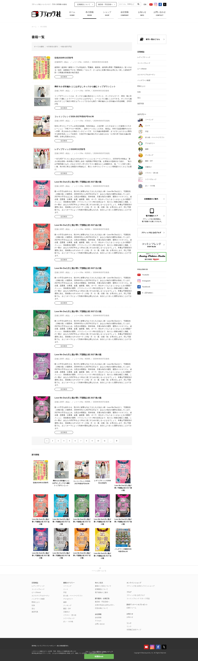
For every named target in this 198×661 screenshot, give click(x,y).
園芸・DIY (67, 609)
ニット (65, 589)
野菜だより (141, 86)
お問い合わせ (160, 13)
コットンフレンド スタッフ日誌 (138, 598)
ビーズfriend (141, 69)
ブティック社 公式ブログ (136, 595)
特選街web (99, 656)
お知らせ (142, 13)
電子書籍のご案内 (101, 592)
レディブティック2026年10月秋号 (70, 149)
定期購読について (83, 4)
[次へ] (116, 441)
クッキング (67, 605)
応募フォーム (131, 608)
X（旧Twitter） (148, 293)
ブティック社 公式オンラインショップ (140, 586)
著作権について (36, 645)
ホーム (72, 13)
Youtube (145, 274)
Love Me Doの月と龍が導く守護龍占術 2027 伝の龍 (78, 268)
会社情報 (125, 13)
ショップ (107, 13)
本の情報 (90, 13)
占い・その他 (68, 621)
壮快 (139, 92)
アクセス (98, 621)
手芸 (65, 592)
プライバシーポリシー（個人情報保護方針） (55, 645)
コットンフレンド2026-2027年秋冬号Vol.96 (74, 116)
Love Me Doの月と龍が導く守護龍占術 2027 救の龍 (78, 398)
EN (145, 4)
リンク (129, 626)
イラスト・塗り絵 (69, 615)
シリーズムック (69, 618)
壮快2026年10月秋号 (64, 58)
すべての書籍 (39, 47)
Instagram (146, 281)
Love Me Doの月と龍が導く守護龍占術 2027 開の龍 (78, 182)
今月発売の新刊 (52, 47)
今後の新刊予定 (66, 47)
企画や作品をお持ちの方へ (104, 605)
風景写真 (140, 104)
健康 (65, 602)
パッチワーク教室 (143, 80)
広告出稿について (101, 608)
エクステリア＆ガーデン (146, 75)
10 (98, 441)
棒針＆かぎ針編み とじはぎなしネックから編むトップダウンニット (85, 86)
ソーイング (67, 586)
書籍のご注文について (103, 586)
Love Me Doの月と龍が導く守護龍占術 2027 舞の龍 (78, 354)
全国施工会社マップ (134, 630)
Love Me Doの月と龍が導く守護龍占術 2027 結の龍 (78, 225)
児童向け (66, 612)
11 (104, 441)
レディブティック (143, 57)
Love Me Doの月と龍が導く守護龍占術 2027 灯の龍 (78, 311)
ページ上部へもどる (99, 571)
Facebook (146, 286)
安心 (139, 98)
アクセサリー (68, 599)
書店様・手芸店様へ (105, 4)
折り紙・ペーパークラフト (73, 596)
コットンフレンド (143, 63)
